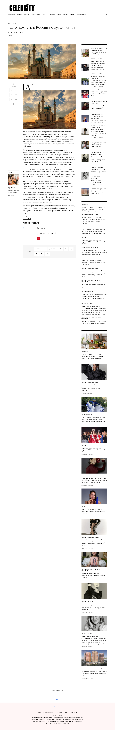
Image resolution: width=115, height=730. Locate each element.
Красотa (84, 258)
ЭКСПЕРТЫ (96, 247)
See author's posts (46, 233)
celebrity (84, 215)
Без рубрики (12, 23)
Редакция (42, 228)
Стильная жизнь (93, 215)
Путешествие (85, 318)
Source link (27, 219)
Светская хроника (94, 280)
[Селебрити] (22, 7)
